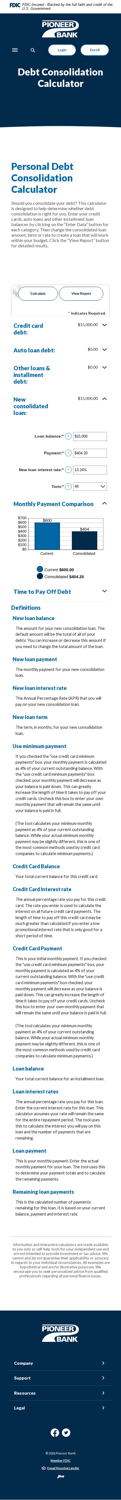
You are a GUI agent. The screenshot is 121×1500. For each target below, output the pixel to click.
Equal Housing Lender (63, 1468)
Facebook (55, 1435)
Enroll (94, 50)
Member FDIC (61, 1460)
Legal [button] (19, 1407)
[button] (60, 329)
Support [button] (22, 1377)
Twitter (66, 1435)
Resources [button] (25, 1392)
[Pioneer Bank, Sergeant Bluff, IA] (60, 28)
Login (62, 50)
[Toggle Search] (33, 50)
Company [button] (23, 1363)
